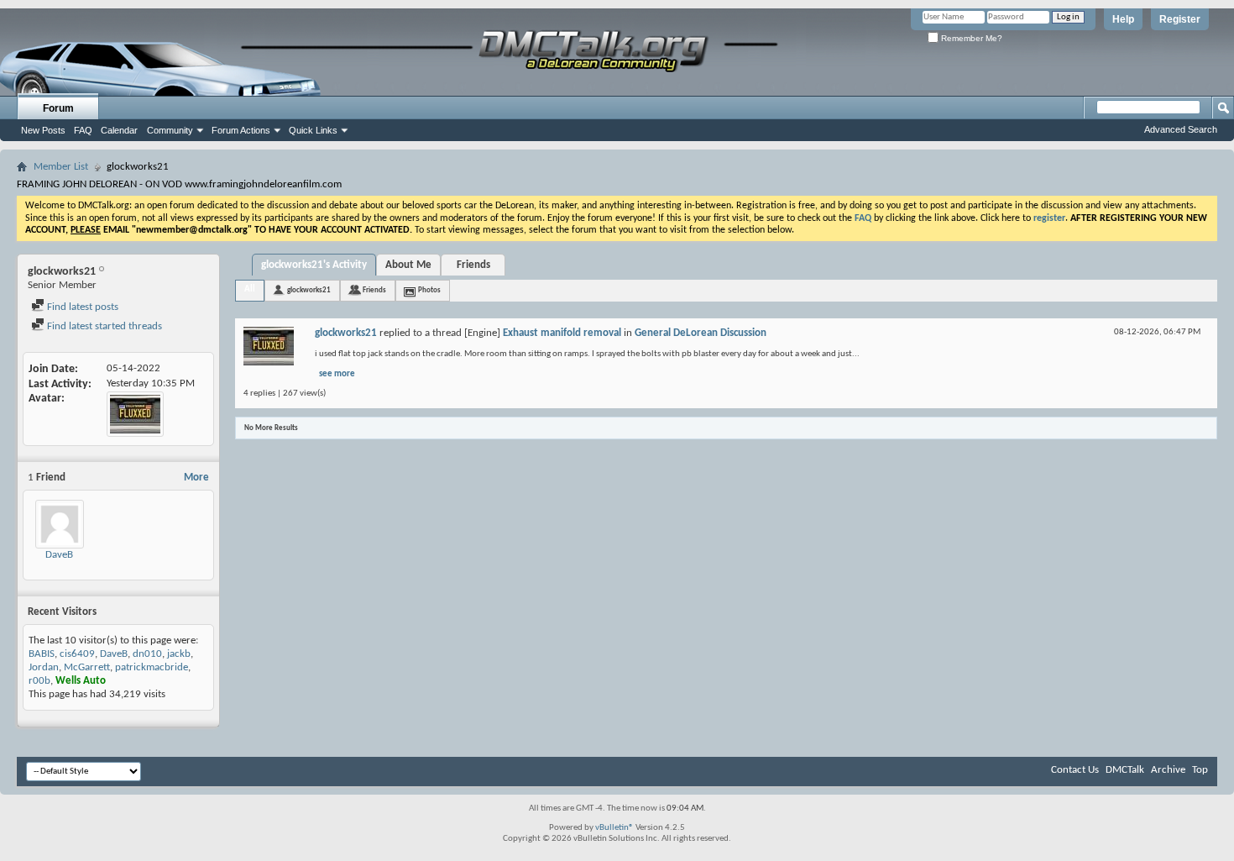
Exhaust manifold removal (562, 333)
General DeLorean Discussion (700, 333)
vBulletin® (614, 827)
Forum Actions (241, 130)
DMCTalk (1125, 769)
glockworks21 (309, 290)
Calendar (119, 130)
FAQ (83, 130)
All (249, 289)
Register (1179, 19)
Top (1200, 769)
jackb (179, 653)
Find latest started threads (103, 326)
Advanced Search (1180, 129)
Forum (58, 108)
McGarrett (87, 667)
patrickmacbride (151, 667)
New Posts (43, 130)
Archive (1168, 769)
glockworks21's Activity (314, 265)
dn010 (147, 653)
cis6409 (77, 653)
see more (337, 374)
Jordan (44, 667)
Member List (61, 166)
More (196, 477)
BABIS (42, 653)
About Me (408, 265)
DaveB (59, 554)
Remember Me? (970, 38)
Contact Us (1075, 769)
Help (1123, 19)
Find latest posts (81, 307)
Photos (429, 290)
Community (170, 130)
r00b (39, 680)
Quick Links (313, 130)
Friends (473, 265)
